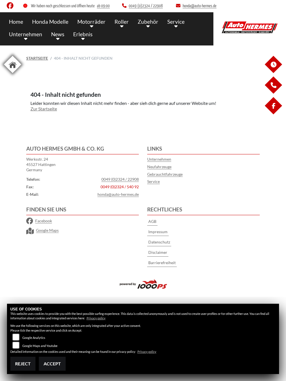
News (57, 34)
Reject (23, 363)
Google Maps (47, 230)
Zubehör (148, 21)
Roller (122, 21)
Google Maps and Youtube (40, 346)
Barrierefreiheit (162, 262)
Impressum (158, 231)
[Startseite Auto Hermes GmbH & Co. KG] (250, 27)
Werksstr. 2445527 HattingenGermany (41, 164)
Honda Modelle (50, 21)
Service (176, 21)
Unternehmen (25, 34)
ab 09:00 (103, 6)
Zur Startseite (43, 108)
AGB (152, 221)
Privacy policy (96, 318)
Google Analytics (33, 337)
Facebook (43, 220)
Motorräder (91, 21)
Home (16, 21)
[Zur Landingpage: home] (12, 74)
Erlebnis (82, 34)
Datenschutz (159, 242)
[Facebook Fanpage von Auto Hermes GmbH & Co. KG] (11, 7)
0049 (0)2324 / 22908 (120, 179)
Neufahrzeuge (159, 166)
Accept (52, 363)
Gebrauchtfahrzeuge (165, 174)
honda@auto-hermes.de (118, 194)
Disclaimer (157, 252)
